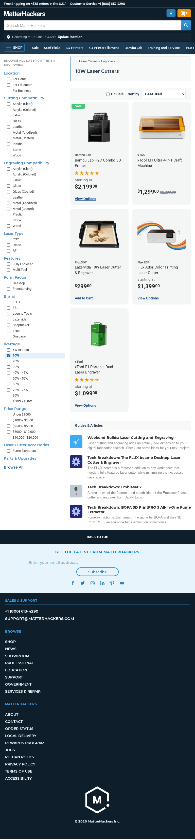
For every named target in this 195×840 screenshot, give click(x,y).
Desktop (19, 283)
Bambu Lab (133, 48)
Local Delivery (20, 736)
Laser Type (14, 233)
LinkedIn (102, 583)
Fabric (17, 115)
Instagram (92, 583)
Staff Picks (52, 48)
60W (16, 384)
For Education (22, 85)
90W (16, 395)
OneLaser (20, 336)
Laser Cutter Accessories (26, 445)
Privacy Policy (20, 764)
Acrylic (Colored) (24, 110)
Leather (18, 127)
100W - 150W (22, 401)
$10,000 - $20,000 (25, 437)
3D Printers (74, 48)
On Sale (117, 94)
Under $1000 (22, 414)
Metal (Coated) (23, 138)
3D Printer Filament (104, 48)
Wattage (12, 344)
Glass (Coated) (23, 191)
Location (12, 73)
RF (14, 251)
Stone (17, 150)
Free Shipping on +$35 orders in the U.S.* (35, 4)
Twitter (82, 583)
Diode (17, 245)
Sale (35, 48)
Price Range (15, 408)
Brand (9, 296)
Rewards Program (24, 743)
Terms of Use (18, 771)
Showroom (17, 656)
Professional (19, 663)
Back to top (97, 537)
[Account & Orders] (171, 13)
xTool (16, 331)
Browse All (13, 467)
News (10, 649)
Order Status (19, 728)
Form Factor (15, 277)
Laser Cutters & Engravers (97, 61)
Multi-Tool (20, 270)
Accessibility (18, 778)
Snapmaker (21, 325)
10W (16, 355)
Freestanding (22, 289)
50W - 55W (20, 378)
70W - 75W (20, 390)
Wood (17, 155)
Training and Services (164, 48)
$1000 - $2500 (23, 420)
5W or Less (21, 350)
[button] (97, 37)
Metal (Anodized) (25, 132)
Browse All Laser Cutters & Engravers (30, 62)
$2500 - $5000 (23, 426)
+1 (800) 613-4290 (111, 4)
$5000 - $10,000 (24, 432)
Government (18, 684)
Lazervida (19, 319)
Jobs (10, 750)
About (11, 714)
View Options (85, 199)
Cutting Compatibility (24, 98)
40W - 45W (20, 372)
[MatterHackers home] (25, 14)
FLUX (16, 302)
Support (14, 677)
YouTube (122, 583)
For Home (20, 79)
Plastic (18, 144)
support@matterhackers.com (39, 618)
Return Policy (19, 757)
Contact (14, 721)
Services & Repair (23, 691)
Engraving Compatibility (26, 163)
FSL (15, 308)
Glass (17, 121)
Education (16, 670)
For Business (22, 91)
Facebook (72, 583)
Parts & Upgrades (20, 458)
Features (12, 258)
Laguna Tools (22, 313)
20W (16, 361)
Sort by (133, 94)
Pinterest (112, 583)
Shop (10, 641)
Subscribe (97, 572)
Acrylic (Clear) (23, 104)
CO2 (16, 239)
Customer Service (83, 4)
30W (16, 367)
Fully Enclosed (23, 264)
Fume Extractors (24, 451)
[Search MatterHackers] (186, 25)
